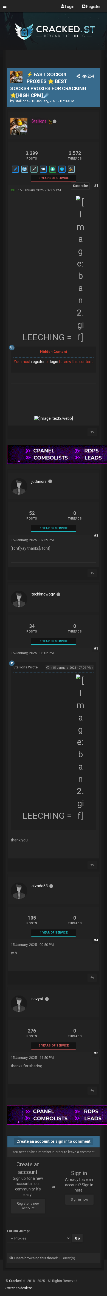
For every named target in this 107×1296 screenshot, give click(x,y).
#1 (96, 186)
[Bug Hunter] (71, 172)
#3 (96, 648)
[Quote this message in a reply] (92, 432)
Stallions (22, 101)
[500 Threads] (15, 172)
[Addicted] (33, 172)
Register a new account (28, 1206)
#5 (96, 1053)
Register (93, 6)
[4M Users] (24, 172)
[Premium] (61, 172)
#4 (96, 940)
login (54, 361)
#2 (96, 535)
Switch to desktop (18, 1288)
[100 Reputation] (52, 172)
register (38, 361)
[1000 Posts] (43, 172)
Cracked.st (17, 1281)
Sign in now (79, 1199)
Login (69, 6)
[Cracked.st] (53, 48)
